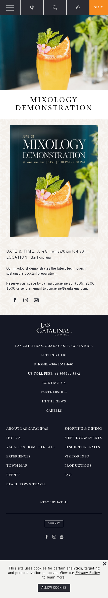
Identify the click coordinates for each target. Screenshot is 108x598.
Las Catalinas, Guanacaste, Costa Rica (54, 346)
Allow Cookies (54, 588)
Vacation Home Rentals (30, 447)
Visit (98, 7)
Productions (78, 466)
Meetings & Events (83, 438)
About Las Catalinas (27, 429)
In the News (54, 401)
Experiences (18, 456)
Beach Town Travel (26, 484)
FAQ (68, 475)
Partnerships (54, 392)
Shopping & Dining (83, 429)
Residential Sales (82, 447)
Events (13, 475)
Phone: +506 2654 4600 (54, 364)
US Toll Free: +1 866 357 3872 (54, 374)
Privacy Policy (87, 573)
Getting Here (54, 355)
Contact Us (54, 383)
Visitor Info (77, 456)
